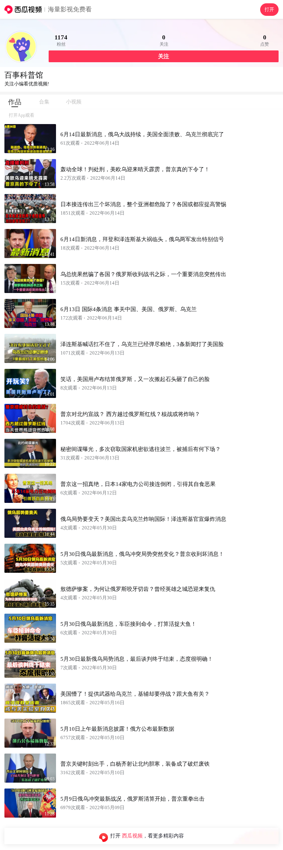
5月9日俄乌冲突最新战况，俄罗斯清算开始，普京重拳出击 (132, 799)
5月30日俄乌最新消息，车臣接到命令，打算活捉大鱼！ (128, 624)
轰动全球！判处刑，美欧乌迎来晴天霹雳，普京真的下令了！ (135, 169)
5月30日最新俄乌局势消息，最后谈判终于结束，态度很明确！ (136, 659)
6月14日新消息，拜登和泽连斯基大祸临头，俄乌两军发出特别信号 (142, 239)
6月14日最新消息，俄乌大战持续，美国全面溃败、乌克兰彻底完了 (142, 134)
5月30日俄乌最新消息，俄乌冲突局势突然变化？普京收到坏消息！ (142, 554)
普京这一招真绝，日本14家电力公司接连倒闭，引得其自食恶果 (138, 484)
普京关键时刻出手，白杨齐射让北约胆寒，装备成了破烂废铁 (135, 764)
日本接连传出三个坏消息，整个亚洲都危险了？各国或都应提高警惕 (143, 204)
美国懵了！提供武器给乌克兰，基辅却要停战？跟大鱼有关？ (135, 694)
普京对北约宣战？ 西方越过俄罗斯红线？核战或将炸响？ (130, 414)
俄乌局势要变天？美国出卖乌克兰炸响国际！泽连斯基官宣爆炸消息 (143, 519)
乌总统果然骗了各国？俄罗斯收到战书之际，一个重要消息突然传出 (143, 274)
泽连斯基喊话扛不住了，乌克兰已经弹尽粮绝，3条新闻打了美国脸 (142, 344)
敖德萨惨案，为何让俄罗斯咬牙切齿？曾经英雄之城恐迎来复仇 (137, 589)
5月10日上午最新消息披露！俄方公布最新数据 (117, 729)
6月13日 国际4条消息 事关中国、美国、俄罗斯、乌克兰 (128, 309)
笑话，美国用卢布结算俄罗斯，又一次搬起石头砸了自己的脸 (135, 379)
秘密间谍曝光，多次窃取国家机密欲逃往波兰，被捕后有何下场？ (140, 449)
